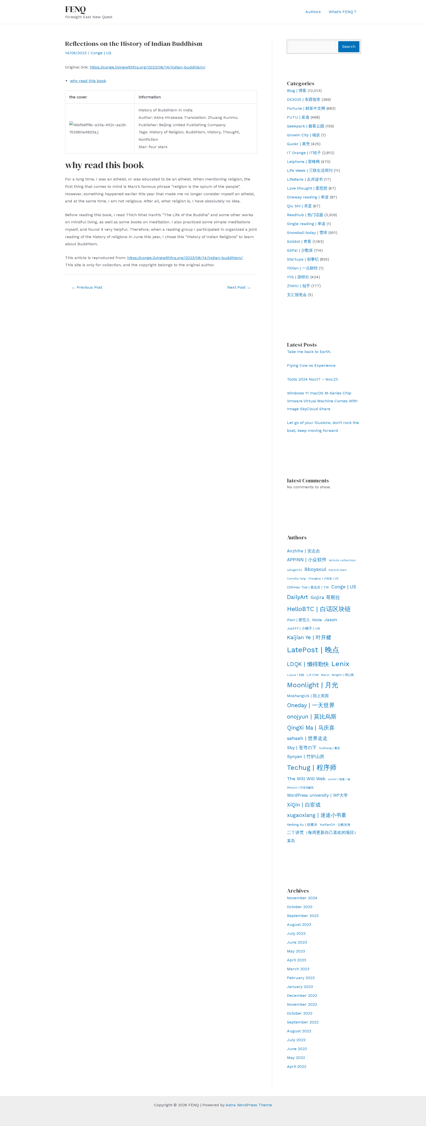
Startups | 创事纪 (303, 259)
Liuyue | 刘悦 (295, 675)
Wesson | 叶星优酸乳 (300, 787)
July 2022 (296, 1040)
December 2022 (302, 995)
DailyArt (297, 597)
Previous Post (86, 287)
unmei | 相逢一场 (339, 779)
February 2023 (301, 977)
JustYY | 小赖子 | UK (303, 628)
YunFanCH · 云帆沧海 (335, 825)
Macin (325, 675)
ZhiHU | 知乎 (298, 285)
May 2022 (296, 1057)
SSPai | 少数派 (300, 250)
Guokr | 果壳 (298, 143)
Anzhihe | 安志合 (303, 550)
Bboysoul (315, 569)
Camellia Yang (296, 578)
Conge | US (101, 53)
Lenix (340, 664)
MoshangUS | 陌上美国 (308, 695)
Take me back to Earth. (309, 351)
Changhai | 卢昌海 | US (323, 578)
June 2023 (297, 942)
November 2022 (302, 1004)
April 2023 (296, 960)
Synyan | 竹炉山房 (305, 756)
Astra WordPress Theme (249, 1105)
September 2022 (303, 1022)
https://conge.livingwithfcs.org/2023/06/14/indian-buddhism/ (147, 67)
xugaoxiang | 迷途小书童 (316, 815)
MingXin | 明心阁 (343, 675)
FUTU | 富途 (298, 117)
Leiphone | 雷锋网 (303, 161)
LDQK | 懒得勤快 (308, 664)
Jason (330, 619)
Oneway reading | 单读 (308, 197)
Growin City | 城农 (303, 135)
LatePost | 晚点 (313, 650)
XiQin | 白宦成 (303, 805)
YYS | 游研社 (298, 277)
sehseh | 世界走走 (307, 738)
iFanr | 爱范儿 (298, 620)
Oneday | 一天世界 (311, 705)
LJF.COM (313, 675)
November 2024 (302, 898)
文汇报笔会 (297, 294)
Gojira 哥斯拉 (325, 597)
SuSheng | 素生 (329, 748)
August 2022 (299, 1031)
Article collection (342, 560)
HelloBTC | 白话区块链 (319, 609)
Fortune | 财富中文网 (306, 108)
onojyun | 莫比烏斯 (312, 716)
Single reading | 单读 (306, 223)
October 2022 (299, 1013)
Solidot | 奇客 (299, 241)
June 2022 (297, 1048)
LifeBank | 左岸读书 (305, 179)
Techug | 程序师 (312, 768)
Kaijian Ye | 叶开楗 (309, 637)
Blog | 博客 (296, 90)
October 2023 (299, 906)
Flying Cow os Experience (311, 365)
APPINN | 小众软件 (307, 560)
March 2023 (298, 969)
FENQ (75, 9)
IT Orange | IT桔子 (304, 152)
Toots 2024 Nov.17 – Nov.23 (312, 379)
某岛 (291, 840)
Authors (313, 11)
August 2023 (299, 924)
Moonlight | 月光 (312, 685)
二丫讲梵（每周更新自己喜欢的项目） (322, 832)
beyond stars (338, 570)
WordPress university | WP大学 (317, 795)
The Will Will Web (306, 778)
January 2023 (300, 986)
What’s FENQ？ (343, 11)
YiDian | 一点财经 (302, 268)
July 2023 (296, 933)
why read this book (88, 80)
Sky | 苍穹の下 (302, 747)
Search (348, 46)
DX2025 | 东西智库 (303, 99)
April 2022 (296, 1066)
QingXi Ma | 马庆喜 (311, 727)
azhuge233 (294, 570)
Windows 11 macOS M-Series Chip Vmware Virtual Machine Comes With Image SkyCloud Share (322, 401)
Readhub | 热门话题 (305, 214)
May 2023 (296, 951)
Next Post (239, 287)
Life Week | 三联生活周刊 (310, 170)
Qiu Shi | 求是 (299, 206)
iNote (317, 619)
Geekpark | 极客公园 (305, 126)
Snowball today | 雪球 (307, 232)
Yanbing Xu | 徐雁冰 (302, 825)
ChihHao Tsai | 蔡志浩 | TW (308, 587)
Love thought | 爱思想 (307, 188)
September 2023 (303, 915)
